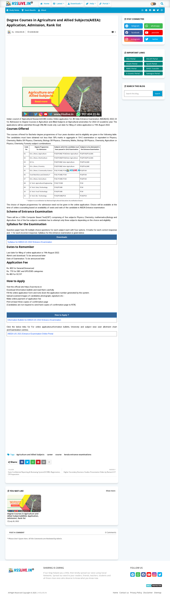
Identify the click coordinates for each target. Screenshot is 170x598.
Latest (59, 3)
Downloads (76, 3)
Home (46, 3)
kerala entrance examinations (77, 454)
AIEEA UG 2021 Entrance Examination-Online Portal (30, 334)
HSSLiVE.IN (42, 592)
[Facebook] (22, 462)
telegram (135, 26)
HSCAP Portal (152, 59)
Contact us (124, 592)
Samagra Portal (153, 73)
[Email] (43, 462)
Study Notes (14, 10)
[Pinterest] (38, 462)
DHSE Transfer (152, 68)
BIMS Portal (131, 68)
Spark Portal (151, 63)
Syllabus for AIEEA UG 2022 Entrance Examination (30, 242)
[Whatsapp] (32, 462)
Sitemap (157, 592)
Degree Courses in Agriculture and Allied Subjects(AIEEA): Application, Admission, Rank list (23, 516)
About (43, 10)
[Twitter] (27, 462)
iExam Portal (131, 63)
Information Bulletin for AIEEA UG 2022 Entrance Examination (34, 320)
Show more (110, 491)
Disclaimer (148, 592)
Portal (105, 3)
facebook (135, 32)
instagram (135, 39)
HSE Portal (130, 59)
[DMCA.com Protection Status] (154, 586)
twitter (155, 39)
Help (91, 3)
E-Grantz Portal (133, 73)
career (50, 454)
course (58, 454)
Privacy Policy (136, 592)
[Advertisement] (63, 56)
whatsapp (155, 26)
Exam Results (30, 10)
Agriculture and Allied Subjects (30, 454)
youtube (155, 32)
